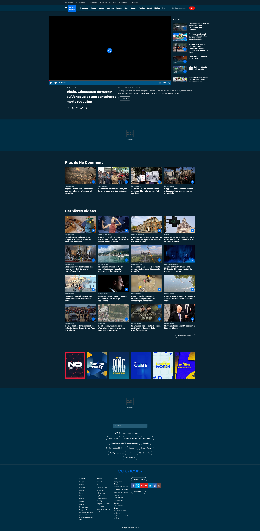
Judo (131, 453)
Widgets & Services (103, 503)
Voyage (119, 8)
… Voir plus (125, 98)
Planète (142, 8)
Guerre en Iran (114, 438)
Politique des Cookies (121, 492)
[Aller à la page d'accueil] (72, 8)
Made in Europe (136, 264)
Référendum (147, 438)
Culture (133, 8)
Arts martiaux (130, 458)
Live (192, 8)
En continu (84, 8)
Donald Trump (146, 448)
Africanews (100, 506)
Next (126, 8)
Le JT (98, 484)
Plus (115, 478)
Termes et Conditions (121, 489)
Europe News (69, 234)
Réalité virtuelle (144, 453)
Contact (116, 503)
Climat (166, 234)
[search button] (130, 2)
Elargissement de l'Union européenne (125, 443)
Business (110, 8)
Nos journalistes (84, 510)
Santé (149, 8)
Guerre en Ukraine (130, 438)
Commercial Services (121, 487)
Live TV (99, 482)
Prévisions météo (102, 487)
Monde (101, 8)
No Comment (69, 186)
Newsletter (137, 492)
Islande (145, 443)
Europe (93, 8)
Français (69, 2)
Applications (101, 496)
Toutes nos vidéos (184, 336)
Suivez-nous (101, 493)
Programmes (83, 507)
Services (99, 478)
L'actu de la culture (104, 234)
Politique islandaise (117, 453)
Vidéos (157, 8)
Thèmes (82, 478)
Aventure (132, 448)
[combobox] (141, 2)
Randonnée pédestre (116, 448)
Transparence (118, 500)
